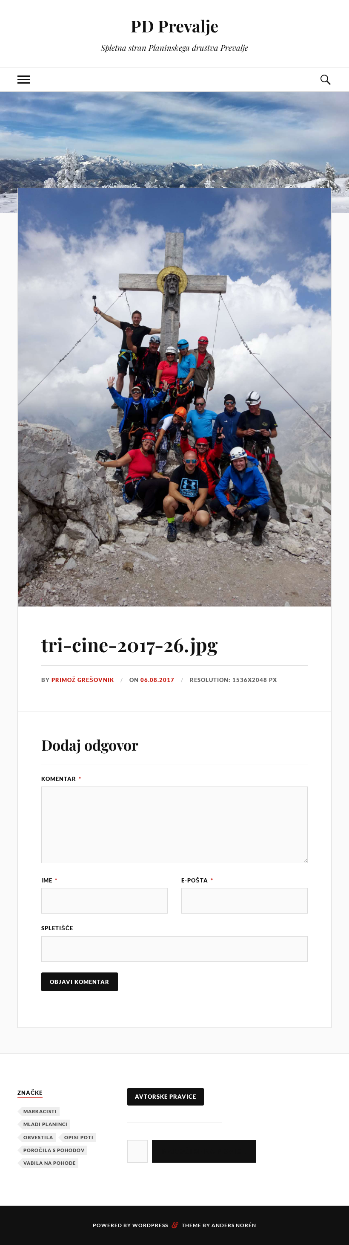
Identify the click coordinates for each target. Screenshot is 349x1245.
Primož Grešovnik (82, 679)
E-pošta (197, 880)
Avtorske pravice (165, 1096)
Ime (49, 880)
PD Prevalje (174, 26)
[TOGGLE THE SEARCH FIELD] (325, 79)
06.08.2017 (157, 679)
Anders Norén (234, 1225)
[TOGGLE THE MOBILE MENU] (23, 79)
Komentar (61, 778)
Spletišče (57, 928)
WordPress (150, 1225)
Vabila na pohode (49, 1163)
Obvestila (38, 1137)
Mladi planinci (45, 1124)
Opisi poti (79, 1137)
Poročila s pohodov (54, 1150)
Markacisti (40, 1111)
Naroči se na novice (204, 1151)
